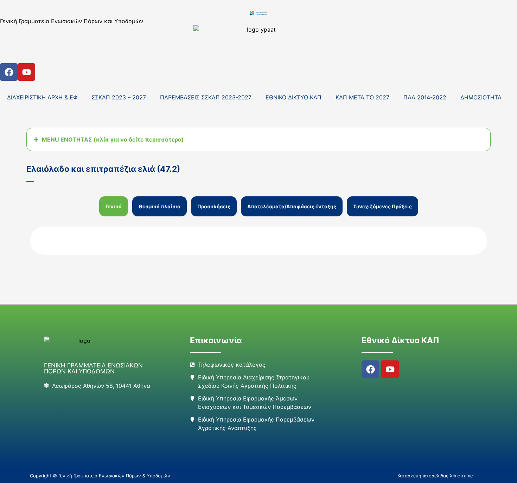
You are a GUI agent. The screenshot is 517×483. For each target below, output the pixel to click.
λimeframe (461, 475)
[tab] (113, 206)
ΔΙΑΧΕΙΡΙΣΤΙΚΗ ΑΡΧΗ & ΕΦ (42, 97)
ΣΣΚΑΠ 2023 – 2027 (118, 97)
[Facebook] (9, 72)
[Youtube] (26, 72)
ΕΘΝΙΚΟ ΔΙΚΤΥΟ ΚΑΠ (293, 97)
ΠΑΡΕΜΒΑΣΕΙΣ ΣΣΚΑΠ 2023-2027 (205, 97)
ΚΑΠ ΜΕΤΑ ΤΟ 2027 (362, 97)
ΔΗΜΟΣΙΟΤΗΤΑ (481, 97)
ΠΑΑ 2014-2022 (424, 97)
